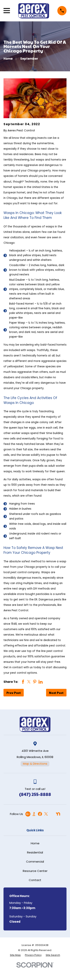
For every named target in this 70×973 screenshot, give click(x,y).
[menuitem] (15, 955)
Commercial (35, 861)
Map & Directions (35, 764)
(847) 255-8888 (35, 794)
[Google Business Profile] (28, 814)
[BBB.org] (34, 814)
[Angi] (52, 814)
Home (35, 843)
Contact (35, 880)
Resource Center (35, 871)
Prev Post (13, 693)
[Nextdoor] (58, 814)
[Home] (33, 10)
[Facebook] (40, 814)
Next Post (56, 693)
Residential (35, 852)
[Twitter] (46, 814)
